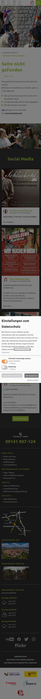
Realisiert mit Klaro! (32, 380)
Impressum (5, 352)
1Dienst (12, 363)
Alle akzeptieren (31, 376)
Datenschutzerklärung (22, 349)
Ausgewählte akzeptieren (12, 376)
